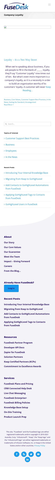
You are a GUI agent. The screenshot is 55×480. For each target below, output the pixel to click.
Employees (11, 150)
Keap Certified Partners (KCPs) (20, 361)
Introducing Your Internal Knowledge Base (27, 172)
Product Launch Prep (15, 416)
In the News (11, 157)
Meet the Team (12, 256)
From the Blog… (12, 270)
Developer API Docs (14, 347)
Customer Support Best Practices (33, 99)
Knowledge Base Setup (16, 407)
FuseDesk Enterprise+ (15, 398)
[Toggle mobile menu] (49, 4)
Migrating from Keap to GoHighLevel (24, 178)
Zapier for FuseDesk (14, 352)
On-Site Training (12, 412)
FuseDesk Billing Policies (17, 402)
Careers (8, 266)
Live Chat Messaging (15, 393)
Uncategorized (30, 102)
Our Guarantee (12, 251)
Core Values (15, 99)
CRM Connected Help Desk (18, 388)
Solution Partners (13, 356)
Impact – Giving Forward (17, 261)
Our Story (9, 242)
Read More (8, 105)
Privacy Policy (39, 445)
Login (11, 288)
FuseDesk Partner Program (18, 342)
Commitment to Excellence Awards (22, 366)
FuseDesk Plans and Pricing (18, 383)
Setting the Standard (16, 102)
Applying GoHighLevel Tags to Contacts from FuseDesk (24, 323)
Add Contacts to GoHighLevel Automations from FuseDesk (27, 315)
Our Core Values (12, 247)
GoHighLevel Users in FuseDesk (21, 204)
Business (7, 99)
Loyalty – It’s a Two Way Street (20, 59)
